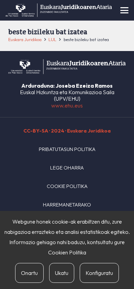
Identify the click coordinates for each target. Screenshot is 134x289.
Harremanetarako (67, 205)
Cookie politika (67, 186)
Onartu (29, 272)
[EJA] (58, 10)
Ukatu (61, 272)
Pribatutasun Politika (67, 149)
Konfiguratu (99, 272)
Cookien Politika (67, 252)
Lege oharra (67, 168)
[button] (124, 10)
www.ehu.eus (67, 105)
